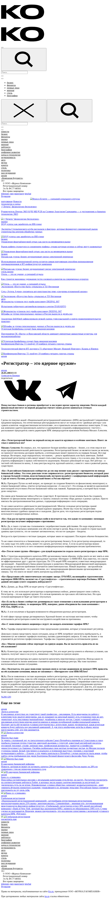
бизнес (10, 82)
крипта (4, 165)
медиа (4, 162)
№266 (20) (6, 697)
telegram (5, 193)
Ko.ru (51, 891)
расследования (8, 173)
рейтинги (5, 147)
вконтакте (19, 193)
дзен (11, 193)
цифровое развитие (10, 152)
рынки (4, 139)
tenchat (28, 193)
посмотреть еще (9, 819)
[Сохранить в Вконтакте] (23, 400)
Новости (17, 201)
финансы (11, 85)
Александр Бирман (10, 375)
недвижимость (8, 157)
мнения (10, 90)
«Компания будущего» (12, 178)
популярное (7, 201)
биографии (12, 95)
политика (5, 170)
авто (3, 160)
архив (4, 175)
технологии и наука (10, 204)
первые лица (13, 88)
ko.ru (47, 896)
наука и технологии (10, 155)
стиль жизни (7, 271)
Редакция (5, 196)
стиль (9, 93)
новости (5, 131)
